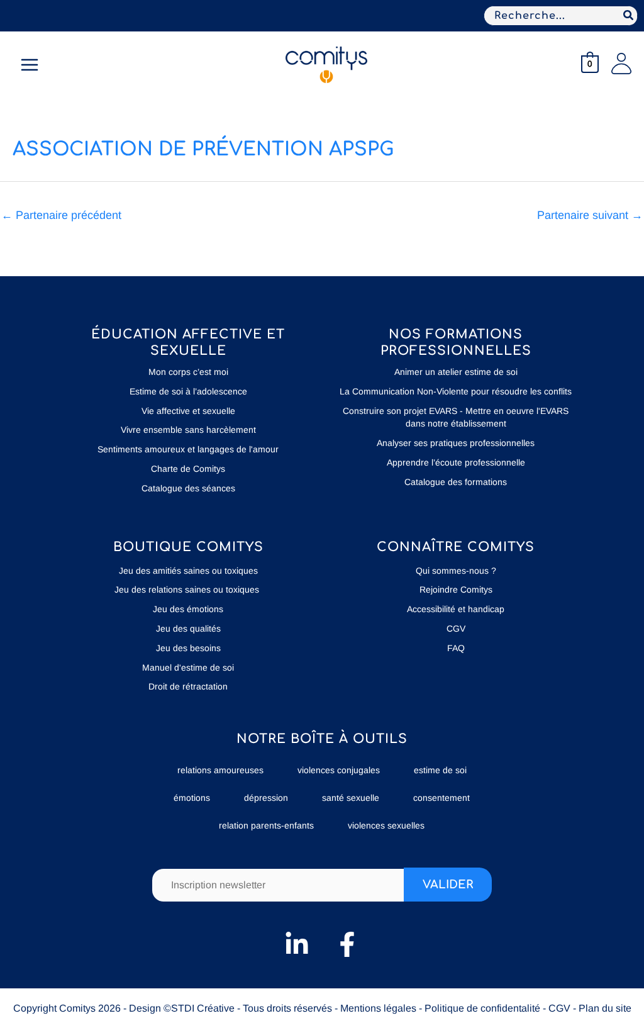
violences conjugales (338, 770)
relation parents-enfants (266, 825)
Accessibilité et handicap (455, 609)
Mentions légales (378, 1008)
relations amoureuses (220, 770)
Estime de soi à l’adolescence (188, 391)
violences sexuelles (386, 825)
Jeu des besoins (188, 648)
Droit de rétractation (188, 686)
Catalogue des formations (455, 482)
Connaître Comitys (456, 547)
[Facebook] (347, 944)
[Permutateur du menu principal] (30, 65)
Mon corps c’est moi (188, 372)
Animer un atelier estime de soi (456, 372)
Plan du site (605, 1008)
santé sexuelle (350, 798)
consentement (441, 798)
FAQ (456, 648)
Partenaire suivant (590, 215)
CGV (456, 628)
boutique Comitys (188, 547)
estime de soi (440, 770)
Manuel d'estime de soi (188, 667)
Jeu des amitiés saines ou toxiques (188, 571)
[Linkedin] (296, 944)
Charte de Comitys (188, 469)
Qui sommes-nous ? (456, 571)
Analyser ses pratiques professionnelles (456, 443)
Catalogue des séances (188, 488)
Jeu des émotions (188, 609)
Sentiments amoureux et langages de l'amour (188, 449)
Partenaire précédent (61, 215)
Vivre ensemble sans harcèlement (188, 430)
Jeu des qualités (188, 628)
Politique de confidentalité (482, 1008)
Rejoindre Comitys (455, 589)
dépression (266, 798)
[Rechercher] (629, 15)
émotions (192, 798)
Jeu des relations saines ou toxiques (188, 589)
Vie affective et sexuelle (188, 411)
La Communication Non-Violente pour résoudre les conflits (456, 391)
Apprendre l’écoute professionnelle (456, 462)
